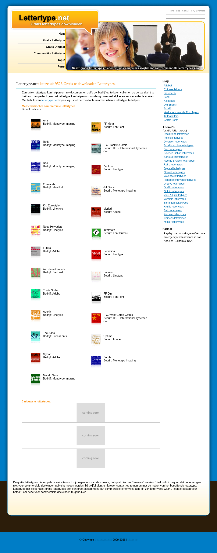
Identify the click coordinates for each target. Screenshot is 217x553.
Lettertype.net (103, 539)
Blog (178, 11)
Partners (201, 11)
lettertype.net (50, 100)
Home (171, 11)
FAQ (193, 11)
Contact (185, 11)
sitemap (133, 539)
